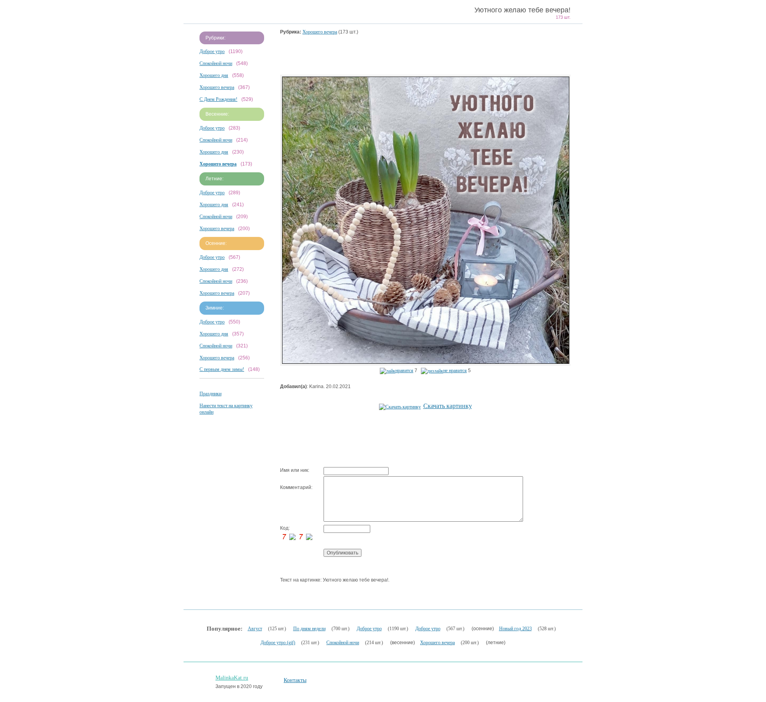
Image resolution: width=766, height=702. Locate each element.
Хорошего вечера (216, 87)
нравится (404, 370)
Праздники (210, 393)
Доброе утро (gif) (278, 642)
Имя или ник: (294, 470)
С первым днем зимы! (221, 369)
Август (255, 628)
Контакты (295, 680)
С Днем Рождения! (218, 99)
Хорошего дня (213, 75)
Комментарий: (296, 487)
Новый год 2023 (515, 628)
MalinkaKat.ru (231, 678)
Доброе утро (212, 51)
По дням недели (309, 628)
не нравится (455, 370)
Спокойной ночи (215, 63)
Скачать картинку (447, 405)
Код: (285, 528)
